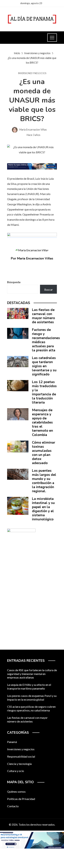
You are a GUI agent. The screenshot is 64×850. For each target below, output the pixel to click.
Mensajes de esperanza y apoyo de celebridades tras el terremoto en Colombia (42, 422)
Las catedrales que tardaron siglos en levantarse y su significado (44, 366)
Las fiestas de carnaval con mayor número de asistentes (43, 316)
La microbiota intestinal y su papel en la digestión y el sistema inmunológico (43, 509)
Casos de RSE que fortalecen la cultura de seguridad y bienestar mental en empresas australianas (32, 673)
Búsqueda (13, 282)
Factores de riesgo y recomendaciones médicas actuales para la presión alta (46, 340)
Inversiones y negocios (32, 73)
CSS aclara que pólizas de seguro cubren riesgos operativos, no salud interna (31, 708)
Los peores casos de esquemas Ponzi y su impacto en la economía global (32, 697)
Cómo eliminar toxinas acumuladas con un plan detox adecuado (43, 452)
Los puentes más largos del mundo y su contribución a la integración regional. (44, 480)
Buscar (48, 289)
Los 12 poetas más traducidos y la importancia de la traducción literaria (44, 392)
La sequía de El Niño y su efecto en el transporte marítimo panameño (29, 686)
